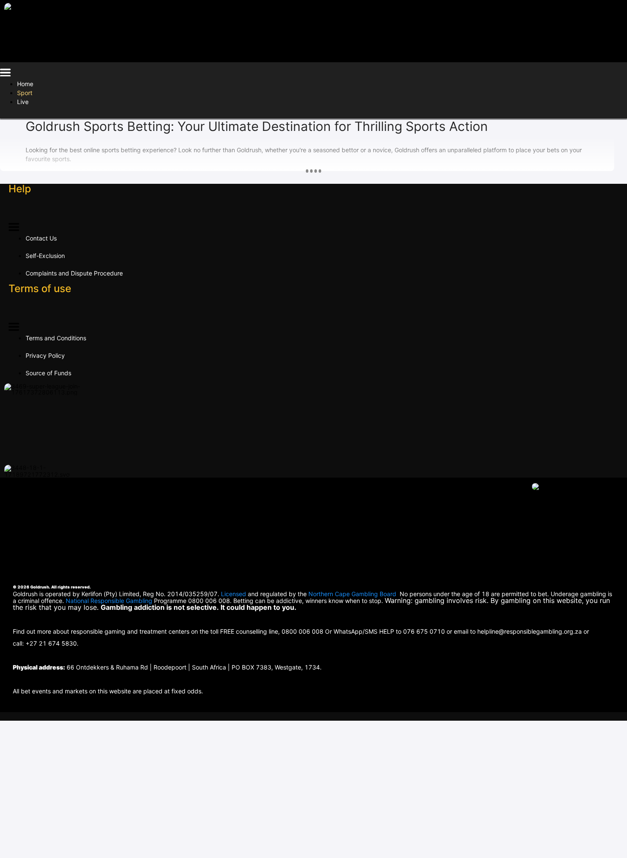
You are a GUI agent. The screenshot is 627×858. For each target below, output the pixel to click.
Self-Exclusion (45, 255)
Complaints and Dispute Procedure (74, 273)
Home (25, 83)
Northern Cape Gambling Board (352, 593)
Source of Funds (48, 373)
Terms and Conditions (56, 338)
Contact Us (41, 238)
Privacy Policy (45, 355)
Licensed (234, 593)
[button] (5, 74)
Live (23, 101)
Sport (24, 92)
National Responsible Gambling (109, 600)
